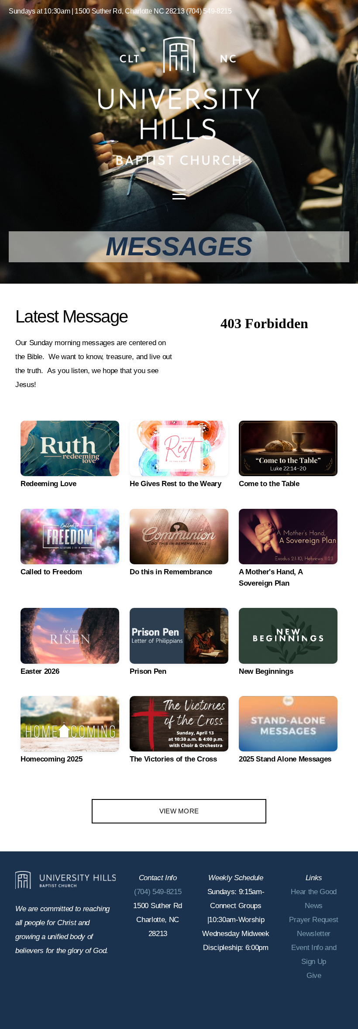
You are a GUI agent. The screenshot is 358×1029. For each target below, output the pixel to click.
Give (313, 975)
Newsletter (313, 934)
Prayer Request (313, 920)
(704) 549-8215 (158, 892)
